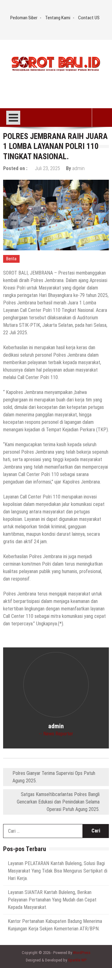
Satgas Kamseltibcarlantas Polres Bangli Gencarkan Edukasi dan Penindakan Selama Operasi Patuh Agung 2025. (58, 801)
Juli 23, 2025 (47, 168)
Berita (11, 258)
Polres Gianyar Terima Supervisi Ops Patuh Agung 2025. (53, 777)
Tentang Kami (57, 18)
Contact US (89, 18)
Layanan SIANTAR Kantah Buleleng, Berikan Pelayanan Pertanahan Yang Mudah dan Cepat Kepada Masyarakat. (52, 899)
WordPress (82, 952)
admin (78, 168)
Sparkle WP (77, 960)
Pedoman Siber (23, 18)
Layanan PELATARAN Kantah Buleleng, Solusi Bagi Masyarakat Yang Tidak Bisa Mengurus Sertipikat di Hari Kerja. (57, 870)
